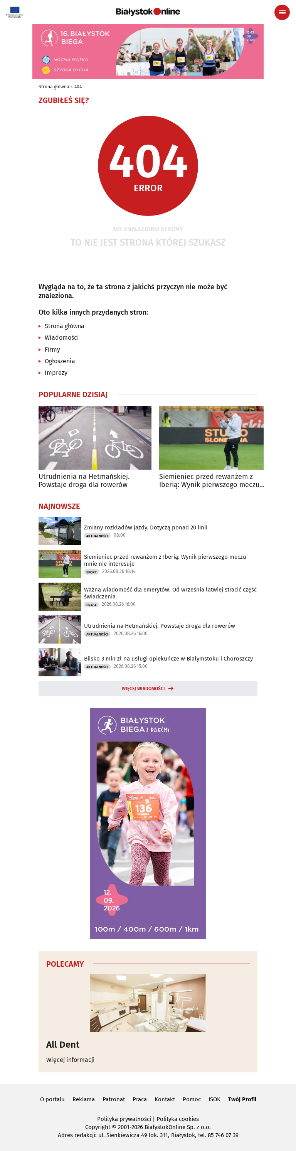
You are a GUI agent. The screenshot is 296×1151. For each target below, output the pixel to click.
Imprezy (56, 372)
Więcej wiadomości (143, 688)
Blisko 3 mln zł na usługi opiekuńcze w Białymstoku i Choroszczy (168, 658)
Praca (91, 605)
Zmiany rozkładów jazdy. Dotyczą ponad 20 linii (145, 527)
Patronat (114, 1099)
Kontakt (165, 1099)
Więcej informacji (70, 1059)
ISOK (214, 1099)
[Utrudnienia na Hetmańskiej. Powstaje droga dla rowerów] (95, 438)
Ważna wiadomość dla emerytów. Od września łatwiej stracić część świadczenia (170, 593)
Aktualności (97, 536)
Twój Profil (242, 1099)
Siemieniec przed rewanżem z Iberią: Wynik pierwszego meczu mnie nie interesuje (209, 481)
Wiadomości (62, 337)
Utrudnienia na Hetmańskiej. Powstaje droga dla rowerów (84, 481)
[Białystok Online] (148, 12)
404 (78, 86)
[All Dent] (148, 1003)
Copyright (97, 1127)
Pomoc (192, 1099)
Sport (91, 572)
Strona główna (54, 86)
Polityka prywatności (124, 1119)
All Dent (62, 1045)
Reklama (83, 1099)
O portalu (52, 1099)
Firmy (52, 349)
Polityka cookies (177, 1119)
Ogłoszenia (60, 361)
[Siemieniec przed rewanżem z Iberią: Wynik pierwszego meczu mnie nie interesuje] (215, 438)
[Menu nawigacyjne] (282, 12)
